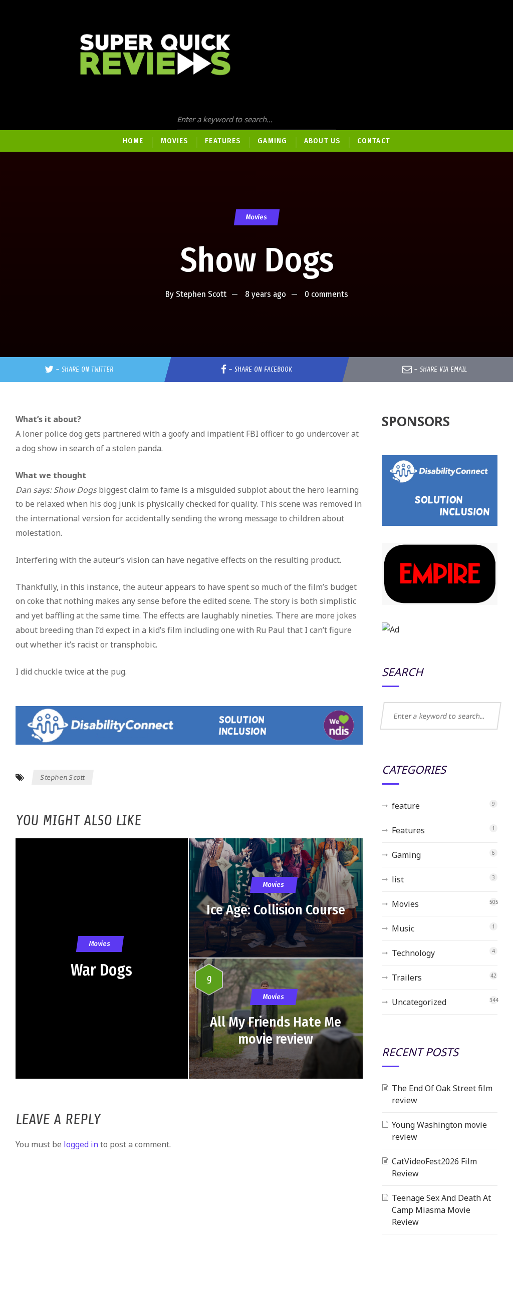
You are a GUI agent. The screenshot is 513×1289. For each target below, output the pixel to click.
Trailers (407, 977)
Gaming (406, 854)
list (398, 879)
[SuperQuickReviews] (155, 55)
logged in (81, 1144)
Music (403, 928)
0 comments (326, 294)
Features (408, 830)
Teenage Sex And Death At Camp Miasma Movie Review (441, 1209)
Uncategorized (419, 1002)
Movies (256, 217)
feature (406, 805)
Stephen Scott (201, 294)
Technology (413, 952)
